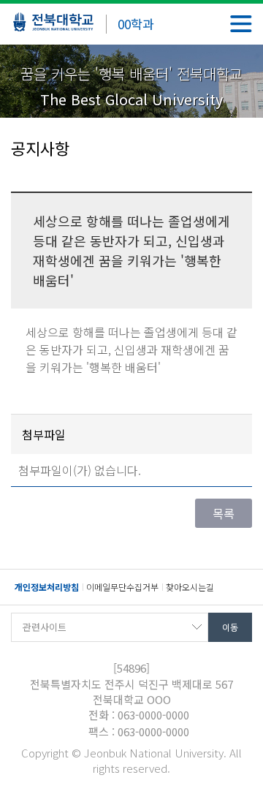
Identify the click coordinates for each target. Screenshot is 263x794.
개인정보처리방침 (47, 587)
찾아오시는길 (190, 587)
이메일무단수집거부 (122, 587)
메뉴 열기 (241, 24)
